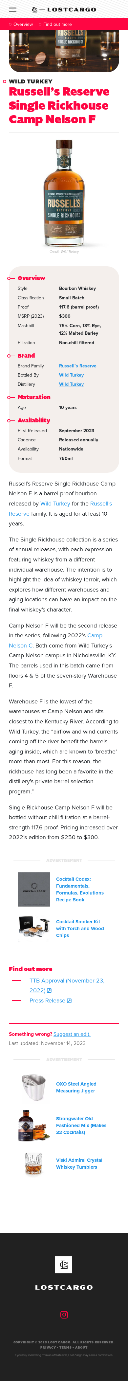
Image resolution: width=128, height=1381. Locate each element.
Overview (23, 24)
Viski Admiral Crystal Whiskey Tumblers (79, 1164)
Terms (65, 1348)
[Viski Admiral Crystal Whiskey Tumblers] (34, 1163)
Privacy (48, 1348)
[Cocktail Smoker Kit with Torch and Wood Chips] (34, 928)
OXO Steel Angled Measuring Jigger (76, 1087)
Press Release (47, 1000)
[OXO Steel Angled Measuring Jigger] (34, 1087)
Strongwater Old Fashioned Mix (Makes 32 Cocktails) (81, 1125)
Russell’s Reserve (77, 366)
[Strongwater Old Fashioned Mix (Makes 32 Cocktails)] (34, 1126)
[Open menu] (12, 9)
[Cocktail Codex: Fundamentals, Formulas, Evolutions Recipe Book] (34, 889)
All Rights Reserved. (94, 1342)
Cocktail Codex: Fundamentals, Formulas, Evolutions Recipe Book (80, 889)
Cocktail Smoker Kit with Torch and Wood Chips (80, 928)
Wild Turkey (31, 81)
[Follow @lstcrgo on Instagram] (64, 1314)
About (81, 1348)
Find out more (57, 24)
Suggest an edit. (72, 1033)
